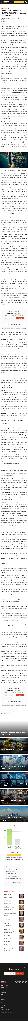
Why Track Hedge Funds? (11, 873)
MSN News (8, 711)
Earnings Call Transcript (5, 713)
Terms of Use (4, 1005)
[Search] (26, 2)
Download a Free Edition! (11, 876)
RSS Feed (5, 985)
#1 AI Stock (19, 2)
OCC (20, 26)
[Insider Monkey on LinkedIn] (26, 982)
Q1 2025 (3, 711)
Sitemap (3, 999)
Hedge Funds (4, 987)
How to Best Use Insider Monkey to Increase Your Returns (13, 870)
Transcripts (6, 8)
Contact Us (4, 997)
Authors (3, 994)
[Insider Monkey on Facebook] (16, 982)
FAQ (2, 1007)
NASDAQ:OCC (14, 711)
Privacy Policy (4, 1003)
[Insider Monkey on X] (20, 982)
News (2, 8)
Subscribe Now (14, 855)
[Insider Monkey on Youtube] (23, 982)
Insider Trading (4, 990)
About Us (3, 992)
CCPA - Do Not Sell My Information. (9, 1009)
